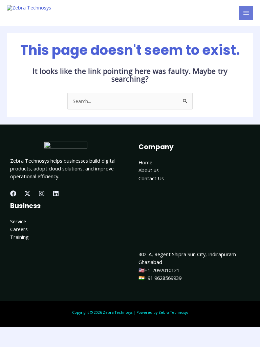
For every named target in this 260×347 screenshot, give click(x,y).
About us (148, 170)
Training (19, 236)
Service (18, 221)
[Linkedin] (56, 193)
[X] (27, 193)
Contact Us (151, 178)
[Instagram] (42, 193)
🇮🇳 (141, 277)
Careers (19, 229)
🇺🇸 (141, 270)
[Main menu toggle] (246, 13)
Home (145, 162)
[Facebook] (13, 193)
